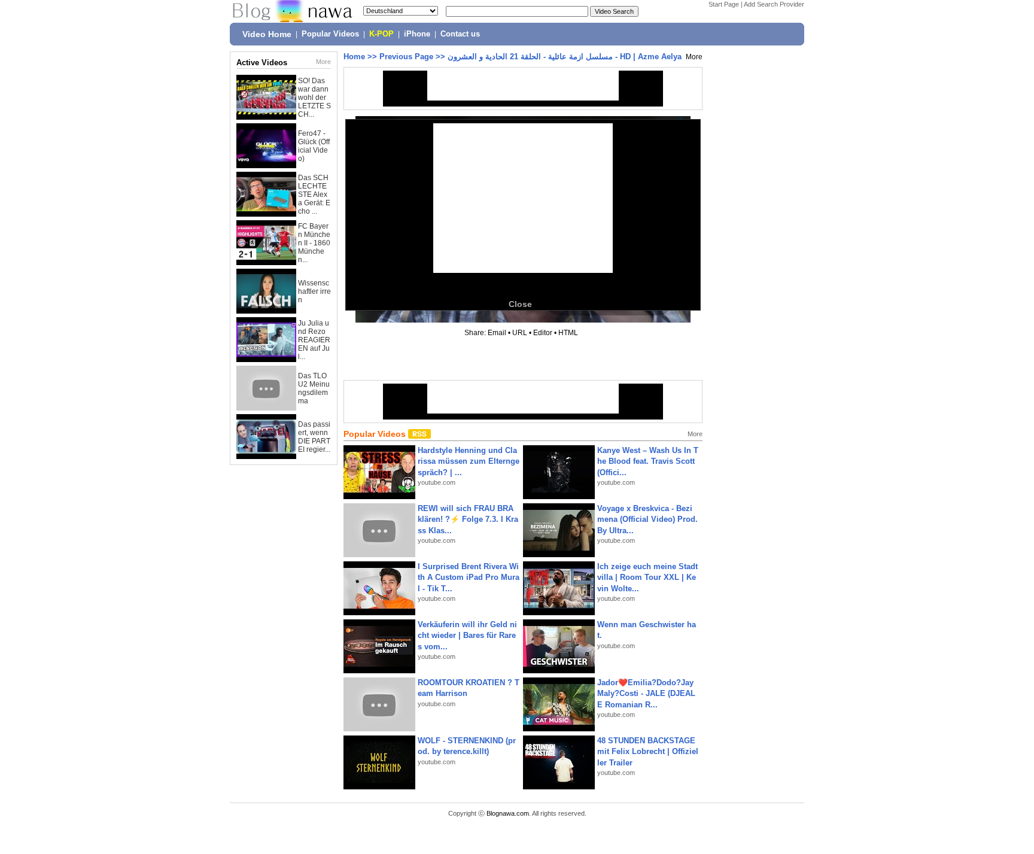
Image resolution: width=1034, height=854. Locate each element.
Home (354, 56)
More (323, 61)
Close (520, 304)
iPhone (417, 34)
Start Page (723, 4)
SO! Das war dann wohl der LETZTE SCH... (314, 97)
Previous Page (406, 56)
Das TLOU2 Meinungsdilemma (314, 388)
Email (497, 333)
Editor (542, 333)
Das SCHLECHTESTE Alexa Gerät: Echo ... (314, 194)
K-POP (381, 34)
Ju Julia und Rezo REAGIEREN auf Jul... (314, 340)
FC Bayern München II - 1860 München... (314, 243)
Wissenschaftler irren (314, 291)
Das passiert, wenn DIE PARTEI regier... (314, 437)
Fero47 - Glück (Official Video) (314, 146)
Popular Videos (330, 34)
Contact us (460, 34)
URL (519, 333)
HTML (568, 333)
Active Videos (261, 62)
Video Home (266, 34)
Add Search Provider (774, 4)
